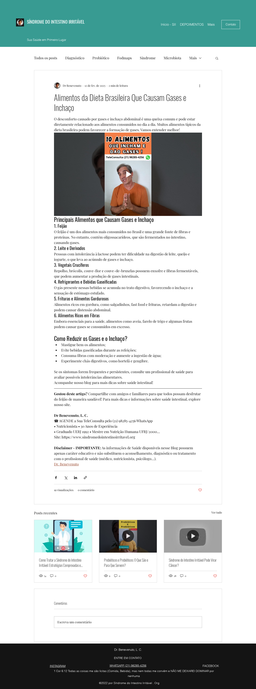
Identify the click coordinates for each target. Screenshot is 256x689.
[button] (217, 58)
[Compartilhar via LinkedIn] (75, 477)
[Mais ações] (199, 85)
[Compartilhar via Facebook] (56, 477)
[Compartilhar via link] (85, 477)
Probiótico (100, 57)
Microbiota (172, 57)
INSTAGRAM (58, 666)
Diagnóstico (74, 57)
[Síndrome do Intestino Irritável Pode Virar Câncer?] (193, 536)
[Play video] (128, 174)
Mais (193, 57)
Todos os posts (45, 57)
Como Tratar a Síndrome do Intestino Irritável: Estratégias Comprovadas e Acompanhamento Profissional (60, 562)
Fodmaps (124, 57)
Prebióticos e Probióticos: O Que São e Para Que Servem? (126, 562)
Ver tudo (216, 512)
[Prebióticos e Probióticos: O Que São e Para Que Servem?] (128, 536)
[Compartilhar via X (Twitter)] (66, 477)
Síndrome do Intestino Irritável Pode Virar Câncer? (193, 562)
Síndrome (148, 57)
